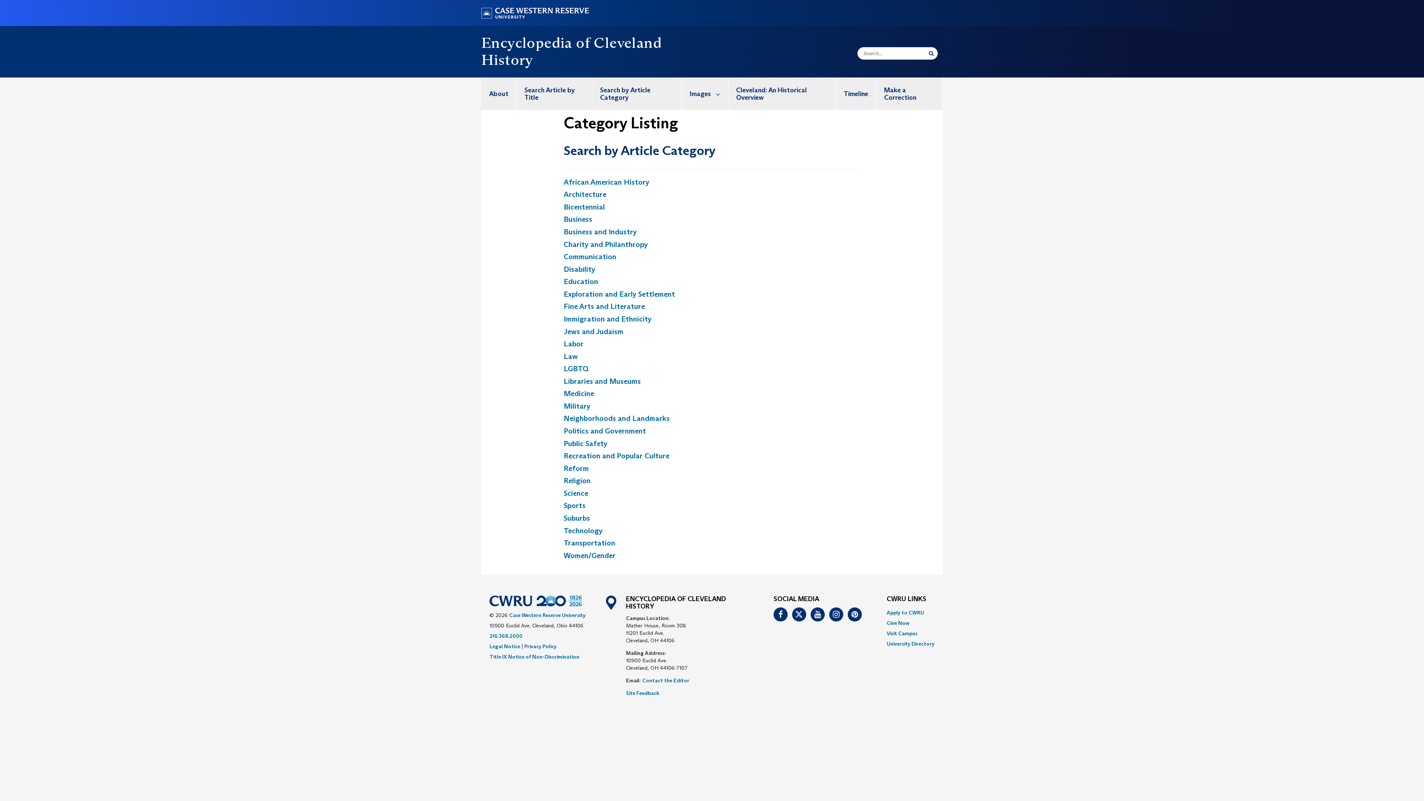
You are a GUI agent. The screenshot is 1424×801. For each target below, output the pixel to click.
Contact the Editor (665, 680)
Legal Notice (505, 646)
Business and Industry (600, 231)
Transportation (589, 542)
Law (571, 356)
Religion (577, 480)
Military (577, 406)
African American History (606, 182)
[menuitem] (499, 94)
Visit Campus (902, 633)
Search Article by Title (549, 94)
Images (700, 94)
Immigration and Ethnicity (608, 318)
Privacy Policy (540, 646)
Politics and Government (605, 430)
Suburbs (577, 518)
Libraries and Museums (602, 381)
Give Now (898, 623)
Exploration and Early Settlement (619, 294)
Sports (575, 505)
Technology (583, 530)
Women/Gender (590, 555)
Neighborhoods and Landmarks (617, 418)
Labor (574, 343)
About (498, 94)
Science (576, 493)
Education (581, 281)
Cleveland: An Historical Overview (771, 94)
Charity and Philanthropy (606, 244)
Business (578, 219)
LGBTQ (576, 368)
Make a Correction (900, 94)
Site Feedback (642, 693)
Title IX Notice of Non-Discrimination (534, 656)
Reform (576, 468)
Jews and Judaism (593, 331)
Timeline (856, 94)
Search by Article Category (625, 94)
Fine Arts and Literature (604, 306)
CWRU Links (906, 599)
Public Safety (585, 443)
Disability (579, 269)
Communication (590, 256)
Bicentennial (584, 206)
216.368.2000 (506, 636)
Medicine (579, 393)
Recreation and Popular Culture (616, 455)
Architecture (585, 194)
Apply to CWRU (905, 612)
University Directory (910, 643)
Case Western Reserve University (547, 615)
